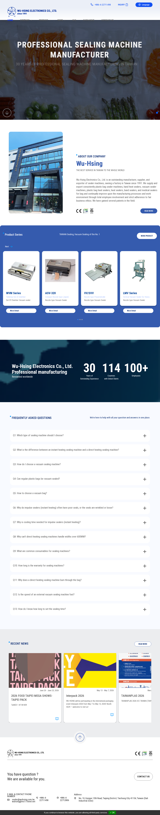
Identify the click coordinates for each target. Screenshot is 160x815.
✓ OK (112, 813)
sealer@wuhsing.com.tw (23, 800)
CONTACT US (143, 776)
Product (43, 20)
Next (149, 246)
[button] (147, 236)
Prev (11, 246)
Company (25, 20)
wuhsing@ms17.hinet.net (23, 802)
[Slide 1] (157, 113)
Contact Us (107, 20)
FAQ (74, 20)
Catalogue (88, 20)
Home (10, 20)
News (60, 20)
